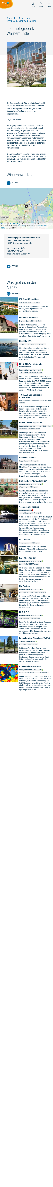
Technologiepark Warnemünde (21, 21)
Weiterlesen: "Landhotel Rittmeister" (26, 326)
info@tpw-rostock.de (15, 248)
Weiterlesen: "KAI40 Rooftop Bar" (26, 570)
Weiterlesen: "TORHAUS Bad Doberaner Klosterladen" (26, 406)
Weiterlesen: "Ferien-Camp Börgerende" (26, 437)
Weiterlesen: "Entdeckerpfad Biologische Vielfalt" (26, 650)
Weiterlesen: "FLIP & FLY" (26, 623)
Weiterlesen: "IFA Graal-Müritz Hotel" (26, 306)
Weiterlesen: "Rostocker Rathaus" (26, 466)
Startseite (11, 18)
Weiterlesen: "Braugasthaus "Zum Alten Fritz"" (26, 491)
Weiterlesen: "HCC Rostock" (26, 546)
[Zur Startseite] (7, 5)
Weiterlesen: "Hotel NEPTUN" (26, 350)
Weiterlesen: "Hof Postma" (26, 597)
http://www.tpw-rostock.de (18, 254)
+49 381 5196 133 (14, 251)
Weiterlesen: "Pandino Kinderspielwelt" (26, 678)
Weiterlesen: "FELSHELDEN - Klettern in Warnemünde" (26, 377)
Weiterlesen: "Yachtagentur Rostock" (26, 521)
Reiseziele (23, 18)
